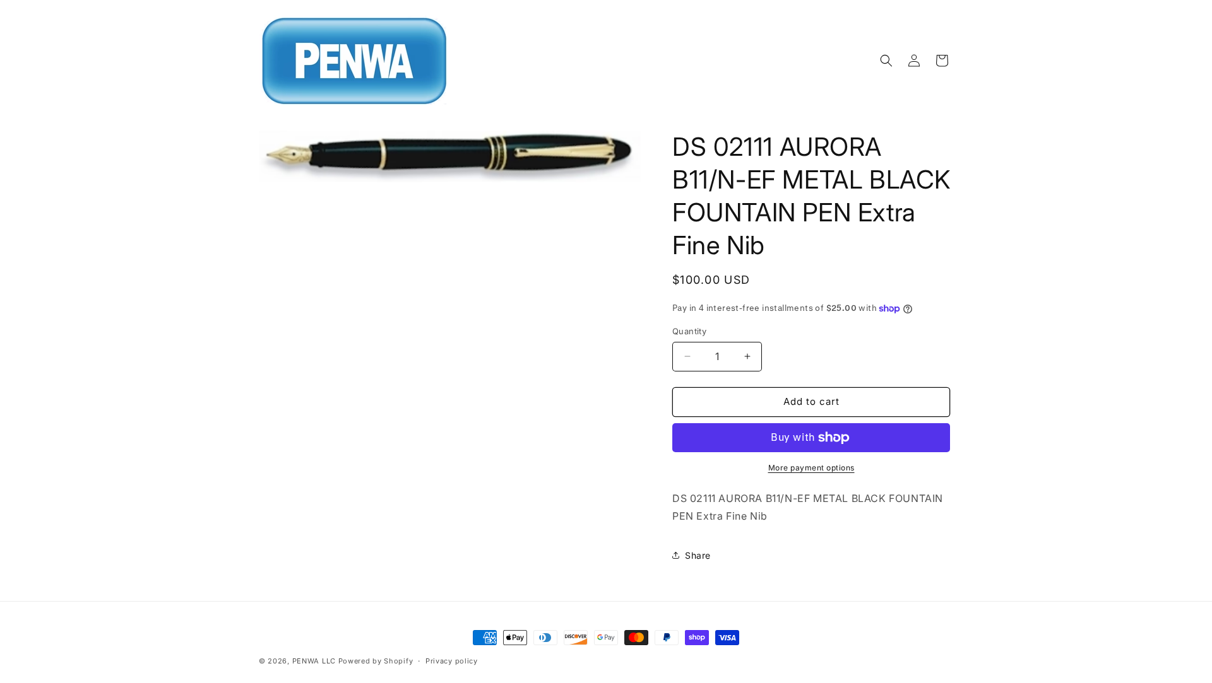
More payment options (811, 467)
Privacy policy (451, 661)
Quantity (689, 331)
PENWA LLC (314, 661)
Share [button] (698, 555)
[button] (886, 60)
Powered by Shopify (375, 661)
